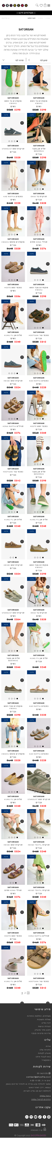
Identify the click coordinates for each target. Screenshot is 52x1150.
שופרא (48, 18)
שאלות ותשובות (44, 1020)
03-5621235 (42, 1073)
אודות (48, 1046)
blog (27, 1117)
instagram (49, 1117)
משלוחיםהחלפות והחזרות (39, 1016)
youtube (35, 1117)
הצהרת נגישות (44, 1026)
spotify (31, 1117)
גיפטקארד (46, 1060)
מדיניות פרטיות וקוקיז (41, 1033)
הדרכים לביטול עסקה (41, 1099)
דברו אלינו (46, 1023)
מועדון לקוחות (44, 1053)
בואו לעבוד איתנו (43, 1057)
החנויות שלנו (45, 1050)
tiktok (40, 1117)
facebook (44, 1117)
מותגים (40, 18)
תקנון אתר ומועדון (43, 1030)
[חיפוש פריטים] (37, 5)
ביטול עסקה (45, 1096)
